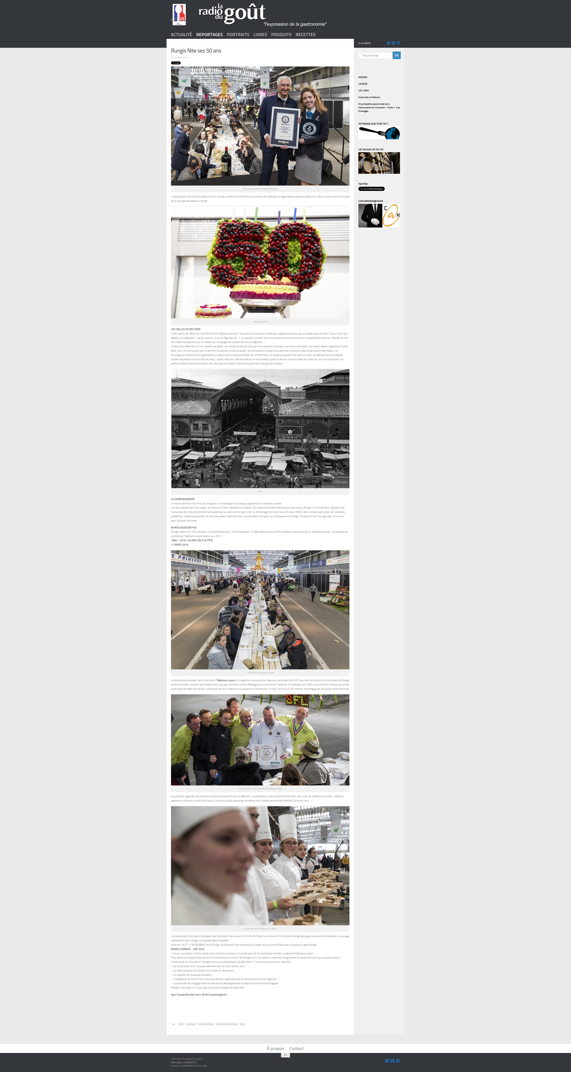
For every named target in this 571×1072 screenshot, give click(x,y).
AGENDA (362, 77)
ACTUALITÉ (181, 34)
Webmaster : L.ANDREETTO (184, 1062)
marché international (206, 1024)
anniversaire (191, 1024)
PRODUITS (281, 34)
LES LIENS (363, 90)
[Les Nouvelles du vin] (379, 173)
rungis (242, 1024)
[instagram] (398, 43)
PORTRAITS (238, 34)
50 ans (180, 1024)
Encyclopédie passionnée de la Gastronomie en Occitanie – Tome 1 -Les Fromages (379, 107)
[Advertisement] (260, 1007)
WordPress (188, 1065)
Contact (296, 1048)
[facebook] (388, 43)
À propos (275, 1048)
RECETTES (306, 34)
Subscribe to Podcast (369, 97)
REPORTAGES (209, 34)
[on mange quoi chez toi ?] (379, 138)
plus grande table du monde (227, 1024)
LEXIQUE (362, 83)
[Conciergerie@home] (379, 226)
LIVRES (260, 34)
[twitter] (393, 43)
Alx (205, 1065)
